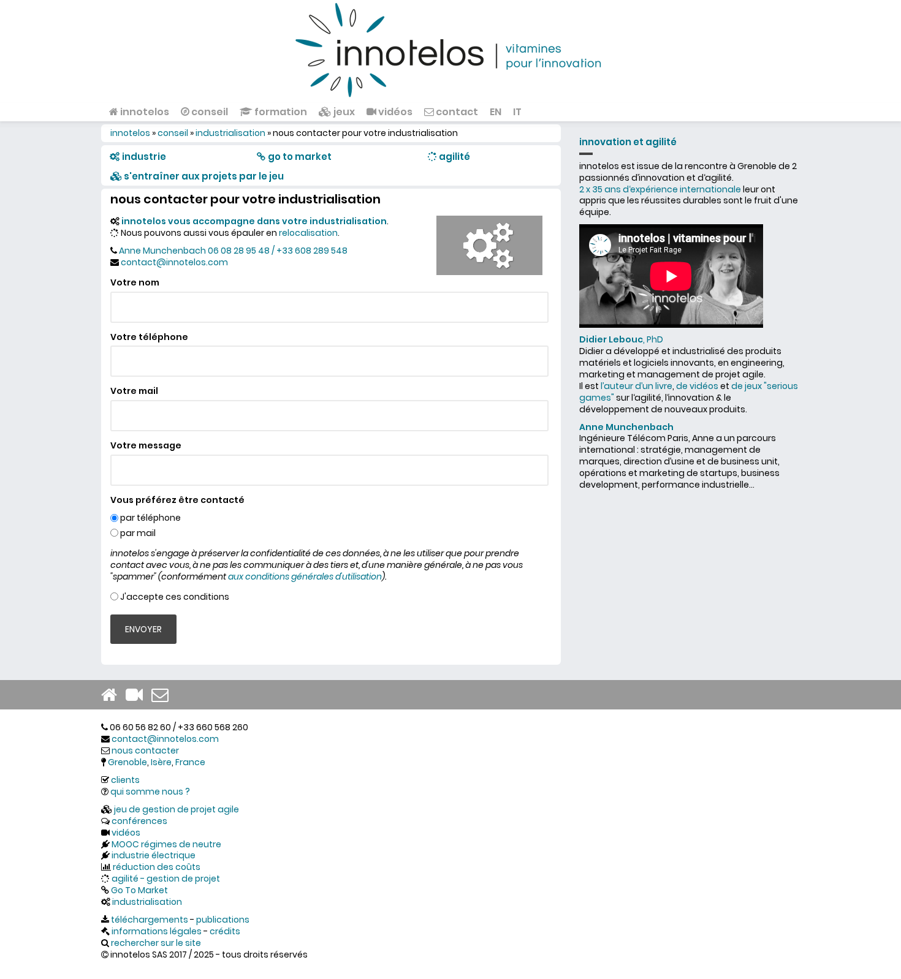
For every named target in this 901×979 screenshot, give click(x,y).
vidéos (394, 112)
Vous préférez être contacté (177, 500)
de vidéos (697, 386)
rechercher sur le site (156, 943)
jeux (343, 112)
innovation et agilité (628, 141)
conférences (139, 821)
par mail (138, 533)
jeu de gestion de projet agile (176, 809)
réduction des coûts (156, 867)
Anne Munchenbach (162, 250)
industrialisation (230, 133)
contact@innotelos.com (174, 262)
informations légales (157, 931)
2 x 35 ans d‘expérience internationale (660, 189)
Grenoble (127, 762)
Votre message (145, 446)
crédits (225, 931)
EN (495, 112)
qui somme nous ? (150, 791)
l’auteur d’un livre (636, 386)
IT (517, 112)
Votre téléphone (149, 337)
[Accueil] (450, 49)
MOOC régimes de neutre (166, 844)
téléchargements (149, 919)
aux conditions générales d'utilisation (305, 576)
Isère (161, 762)
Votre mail (134, 391)
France (190, 762)
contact (456, 112)
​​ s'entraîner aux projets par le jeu (203, 176)
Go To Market (139, 890)
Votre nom (134, 283)
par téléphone (150, 518)
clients (125, 780)
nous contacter (145, 750)
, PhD (621, 339)
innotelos (143, 112)
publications (222, 919)
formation (280, 112)
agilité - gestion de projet (166, 878)
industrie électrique (154, 855)
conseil (208, 112)
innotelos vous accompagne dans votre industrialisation (254, 221)
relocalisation (308, 233)
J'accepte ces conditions (174, 597)
